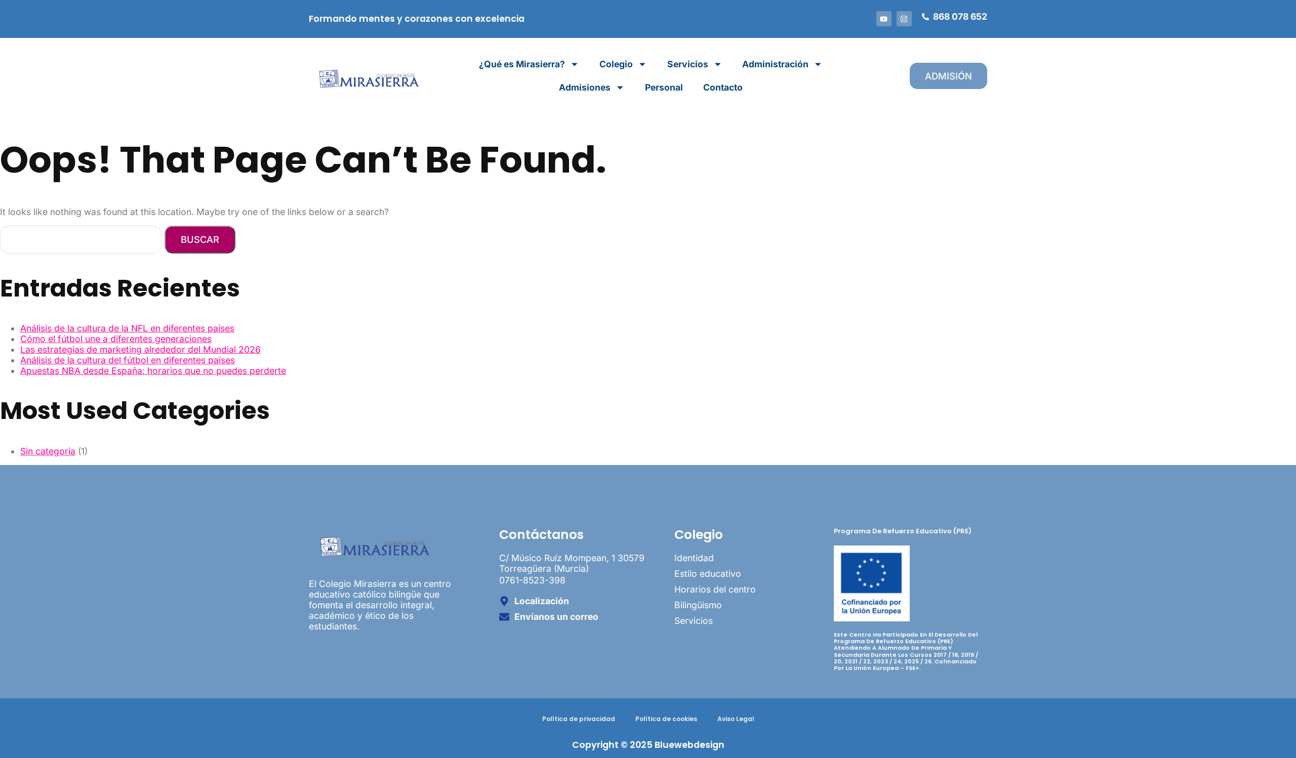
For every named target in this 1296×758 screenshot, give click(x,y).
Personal (664, 87)
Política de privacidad (578, 718)
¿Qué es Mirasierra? (522, 64)
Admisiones (585, 87)
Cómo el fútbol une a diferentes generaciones (116, 338)
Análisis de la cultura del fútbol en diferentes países (127, 360)
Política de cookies (666, 718)
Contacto (723, 87)
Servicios (687, 64)
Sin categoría (47, 451)
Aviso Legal (735, 718)
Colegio (616, 64)
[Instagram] (904, 18)
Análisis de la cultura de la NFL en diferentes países (127, 328)
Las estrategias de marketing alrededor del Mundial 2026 (140, 349)
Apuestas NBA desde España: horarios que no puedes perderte (153, 370)
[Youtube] (884, 18)
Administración (775, 64)
